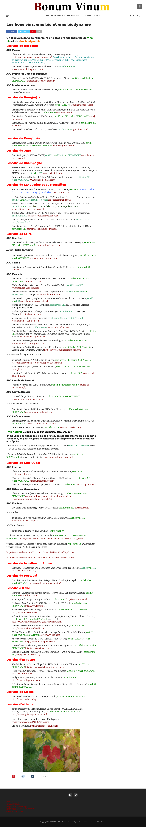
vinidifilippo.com (28, 595)
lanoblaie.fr (17, 270)
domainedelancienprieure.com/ (42, 229)
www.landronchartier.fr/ (59, 327)
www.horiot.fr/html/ (52, 173)
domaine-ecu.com (34, 281)
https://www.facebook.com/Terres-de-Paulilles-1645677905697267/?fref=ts (41, 557)
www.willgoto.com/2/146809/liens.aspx (30, 722)
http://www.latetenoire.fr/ (24, 570)
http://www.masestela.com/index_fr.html (44, 667)
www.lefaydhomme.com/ (49, 294)
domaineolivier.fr (64, 112)
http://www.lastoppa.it (35, 606)
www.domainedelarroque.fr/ (25, 520)
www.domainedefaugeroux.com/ (27, 69)
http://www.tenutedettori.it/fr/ (26, 612)
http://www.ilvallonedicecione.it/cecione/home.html (37, 622)
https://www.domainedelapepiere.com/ (63, 350)
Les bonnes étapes (13, 804)
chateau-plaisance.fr (86, 484)
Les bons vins (73, 15)
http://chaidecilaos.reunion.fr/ (44, 726)
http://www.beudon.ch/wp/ (24, 699)
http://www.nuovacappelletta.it (40, 641)
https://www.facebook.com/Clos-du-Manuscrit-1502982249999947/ (51, 538)
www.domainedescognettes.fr (34, 301)
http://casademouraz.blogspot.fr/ (45, 583)
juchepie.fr (17, 369)
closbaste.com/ (82, 508)
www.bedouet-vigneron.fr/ (32, 337)
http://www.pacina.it (50, 635)
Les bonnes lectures (91, 15)
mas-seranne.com (60, 192)
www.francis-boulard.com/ (42, 180)
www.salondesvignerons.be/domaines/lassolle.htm (49, 496)
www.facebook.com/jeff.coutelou (42, 216)
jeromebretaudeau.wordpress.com (28, 343)
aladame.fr (17, 125)
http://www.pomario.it (77, 599)
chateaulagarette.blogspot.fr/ (40, 81)
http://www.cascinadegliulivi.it (39, 648)
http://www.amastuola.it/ (28, 654)
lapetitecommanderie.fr (59, 200)
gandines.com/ (80, 129)
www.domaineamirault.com (43, 258)
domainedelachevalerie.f (48, 245)
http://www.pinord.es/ (22, 673)
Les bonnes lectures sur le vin (16, 806)
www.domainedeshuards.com (39, 412)
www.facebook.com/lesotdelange (27, 399)
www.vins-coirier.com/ (70, 427)
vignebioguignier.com (63, 145)
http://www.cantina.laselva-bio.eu (28, 628)
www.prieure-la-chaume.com (41, 423)
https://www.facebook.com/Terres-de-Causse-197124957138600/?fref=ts (40, 552)
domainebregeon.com (30, 314)
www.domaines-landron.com (26, 321)
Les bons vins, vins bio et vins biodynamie (21, 808)
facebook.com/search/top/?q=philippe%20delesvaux (37, 363)
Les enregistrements (55, 15)
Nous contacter (12, 810)
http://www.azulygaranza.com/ (26, 680)
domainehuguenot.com (81, 105)
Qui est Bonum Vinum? (14, 811)
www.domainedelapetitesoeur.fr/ (58, 457)
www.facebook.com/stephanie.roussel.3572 (32, 499)
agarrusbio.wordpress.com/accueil (28, 209)
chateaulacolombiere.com (42, 481)
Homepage (10, 801)
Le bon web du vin (12, 803)
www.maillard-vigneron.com (25, 288)
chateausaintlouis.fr (21, 474)
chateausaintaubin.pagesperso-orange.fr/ (32, 57)
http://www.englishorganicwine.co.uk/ (30, 714)
